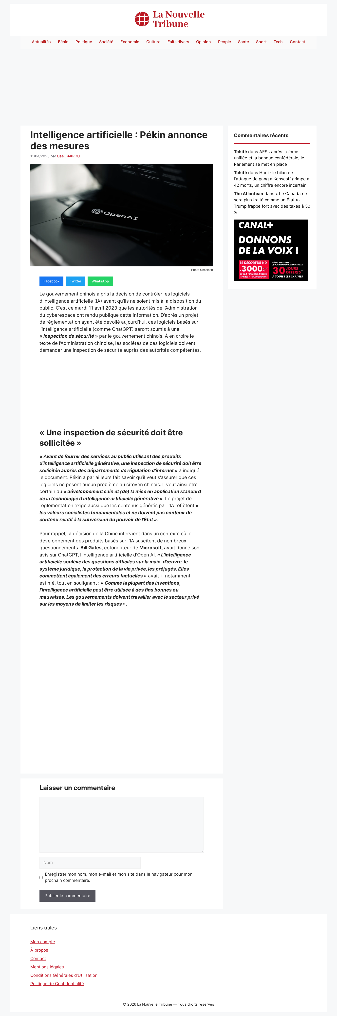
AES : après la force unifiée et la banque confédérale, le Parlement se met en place (269, 158)
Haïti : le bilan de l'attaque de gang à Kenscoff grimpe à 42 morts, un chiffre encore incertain (271, 179)
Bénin (63, 41)
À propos (39, 950)
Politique (83, 41)
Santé (243, 41)
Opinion (203, 41)
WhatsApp (100, 281)
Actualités (41, 41)
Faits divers (178, 41)
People (224, 41)
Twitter (75, 281)
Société (106, 41)
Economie (129, 41)
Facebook (51, 281)
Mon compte (42, 941)
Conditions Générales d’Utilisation (63, 975)
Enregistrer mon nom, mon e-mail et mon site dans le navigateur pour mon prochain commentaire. (118, 877)
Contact (297, 41)
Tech (278, 41)
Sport (261, 41)
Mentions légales (47, 966)
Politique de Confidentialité (57, 983)
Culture (153, 41)
